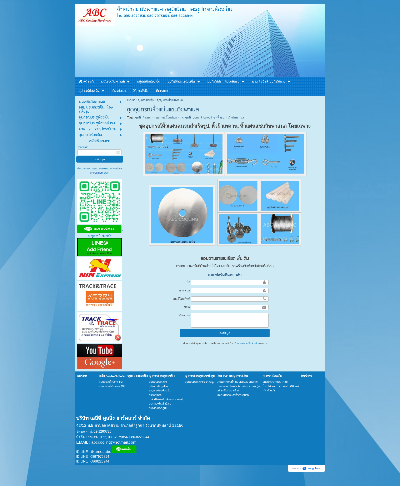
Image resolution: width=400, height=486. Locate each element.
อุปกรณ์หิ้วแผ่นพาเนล (169, 117)
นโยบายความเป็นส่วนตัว (246, 343)
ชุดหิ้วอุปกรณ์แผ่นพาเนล (229, 117)
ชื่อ (188, 282)
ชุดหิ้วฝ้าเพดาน (144, 117)
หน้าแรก (131, 100)
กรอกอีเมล (83, 147)
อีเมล (187, 307)
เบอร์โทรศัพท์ (181, 298)
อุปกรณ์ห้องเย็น (146, 100)
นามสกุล (184, 290)
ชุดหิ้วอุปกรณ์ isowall (198, 117)
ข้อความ (184, 315)
